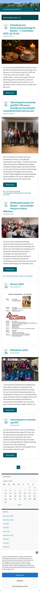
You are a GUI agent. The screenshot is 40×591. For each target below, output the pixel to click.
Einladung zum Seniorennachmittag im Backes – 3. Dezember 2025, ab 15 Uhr (19, 29)
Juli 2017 (6, 539)
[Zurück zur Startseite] (20, 3)
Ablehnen (20, 581)
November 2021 (8, 535)
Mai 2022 (6, 527)
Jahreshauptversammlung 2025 (13, 193)
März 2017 (6, 547)
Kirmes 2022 (17, 284)
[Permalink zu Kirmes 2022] (20, 317)
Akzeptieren (20, 575)
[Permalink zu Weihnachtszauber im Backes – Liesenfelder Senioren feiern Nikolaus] (20, 227)
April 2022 (6, 531)
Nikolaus (15, 276)
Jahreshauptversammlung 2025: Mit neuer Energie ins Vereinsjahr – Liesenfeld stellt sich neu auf (20, 106)
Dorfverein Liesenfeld (13, 191)
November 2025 (8, 516)
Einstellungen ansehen (20, 586)
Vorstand (6, 195)
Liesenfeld (27, 193)
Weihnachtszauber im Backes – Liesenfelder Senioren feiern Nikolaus (18, 207)
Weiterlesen (10, 93)
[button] (37, 553)
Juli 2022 (6, 524)
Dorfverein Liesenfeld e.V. (12, 9)
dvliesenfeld (16, 353)
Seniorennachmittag (25, 276)
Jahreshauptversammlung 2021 (23, 421)
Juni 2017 (6, 543)
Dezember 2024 (8, 520)
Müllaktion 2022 (19, 350)
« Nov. (19, 505)
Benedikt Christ (17, 287)
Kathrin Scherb (10, 36)
